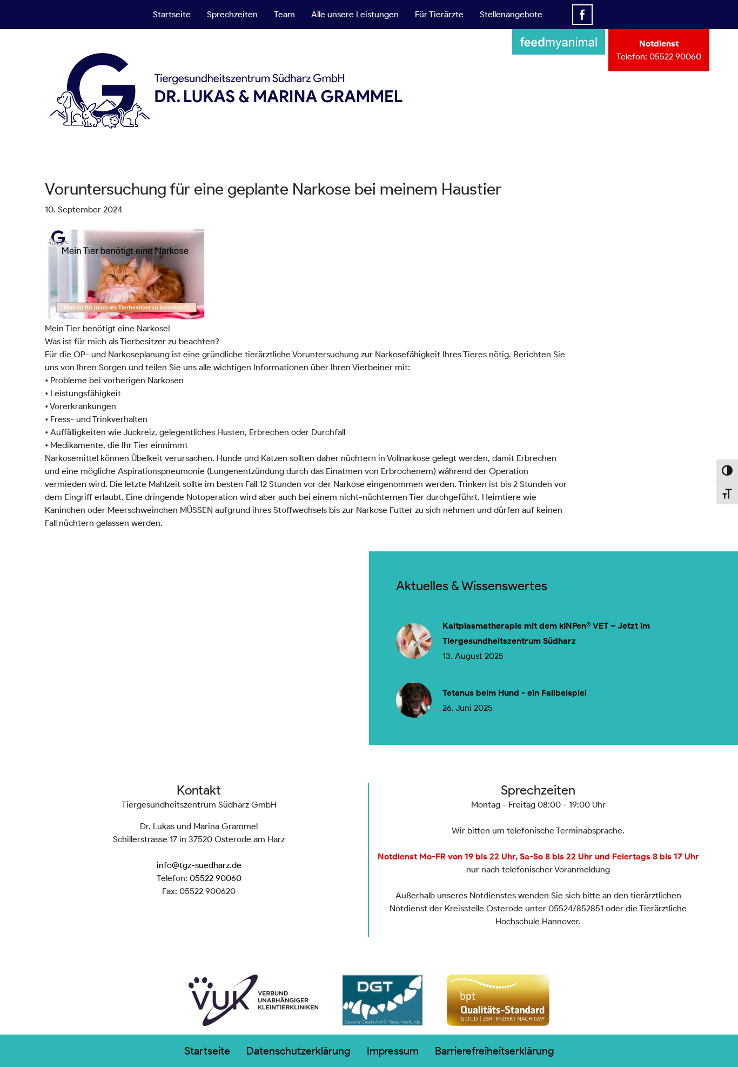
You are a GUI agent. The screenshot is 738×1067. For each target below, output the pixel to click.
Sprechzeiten (232, 14)
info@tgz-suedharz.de (199, 865)
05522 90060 (675, 56)
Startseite (172, 14)
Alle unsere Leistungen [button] (355, 14)
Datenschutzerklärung (298, 1050)
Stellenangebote (511, 14)
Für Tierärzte (439, 14)
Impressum (393, 1050)
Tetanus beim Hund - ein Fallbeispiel (514, 693)
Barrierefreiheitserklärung (494, 1050)
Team (284, 14)
